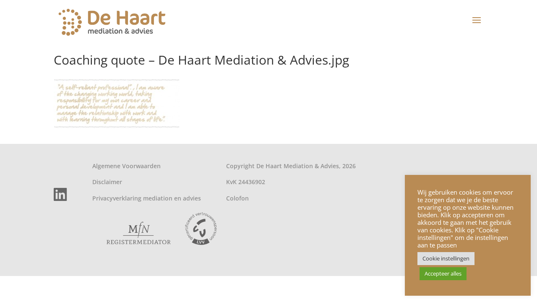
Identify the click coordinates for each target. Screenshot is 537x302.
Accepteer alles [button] (443, 273)
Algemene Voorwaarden (126, 166)
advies (192, 198)
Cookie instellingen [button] (445, 258)
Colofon (237, 198)
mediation (157, 198)
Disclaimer (107, 182)
